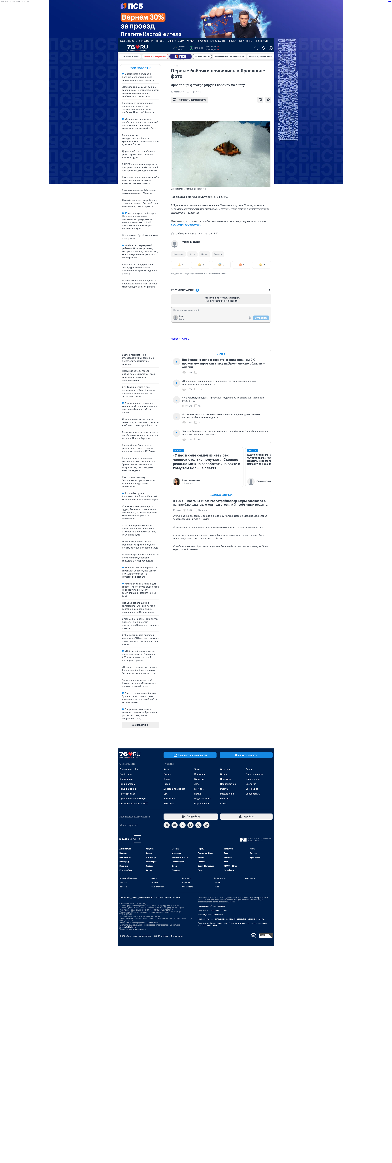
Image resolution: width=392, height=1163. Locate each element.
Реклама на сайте (129, 769)
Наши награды (127, 784)
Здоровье (169, 803)
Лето (197, 784)
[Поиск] (256, 48)
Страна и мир (253, 779)
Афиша (190, 41)
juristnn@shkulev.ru (127, 927)
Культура (199, 779)
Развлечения (227, 793)
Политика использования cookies (212, 910)
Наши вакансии (128, 788)
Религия (224, 798)
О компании (126, 779)
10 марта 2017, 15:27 (180, 92)
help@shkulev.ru (139, 929)
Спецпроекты (253, 793)
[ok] (182, 825)
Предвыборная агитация (132, 798)
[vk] (175, 825)
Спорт (249, 769)
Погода (160, 41)
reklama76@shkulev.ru (258, 897)
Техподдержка (127, 793)
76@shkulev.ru (152, 923)
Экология (251, 784)
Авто (166, 769)
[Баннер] (180, 56)
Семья (223, 803)
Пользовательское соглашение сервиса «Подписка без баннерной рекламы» (231, 919)
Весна (192, 254)
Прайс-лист (125, 774)
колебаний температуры (186, 224)
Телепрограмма (175, 41)
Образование (201, 803)
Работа (224, 788)
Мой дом (199, 788)
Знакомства (146, 41)
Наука (197, 793)
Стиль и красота (254, 774)
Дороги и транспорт (174, 788)
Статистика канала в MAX (133, 803)
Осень (223, 774)
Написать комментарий (192, 99)
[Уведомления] (263, 48)
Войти (181, 319)
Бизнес (167, 774)
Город (167, 784)
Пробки (232, 41)
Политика (225, 779)
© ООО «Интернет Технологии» (168, 936)
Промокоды (261, 41)
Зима (197, 769)
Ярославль (178, 254)
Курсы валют (217, 41)
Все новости (140, 68)
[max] (190, 825)
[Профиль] (270, 48)
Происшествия (228, 784)
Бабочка (218, 254)
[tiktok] (206, 825)
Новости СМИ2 (180, 338)
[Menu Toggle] (121, 48)
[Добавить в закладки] (260, 100)
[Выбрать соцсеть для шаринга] (268, 100)
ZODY (241, 41)
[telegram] (167, 825)
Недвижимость (128, 41)
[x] (198, 825)
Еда (166, 793)
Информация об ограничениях (211, 906)
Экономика (252, 788)
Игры (249, 41)
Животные (169, 798)
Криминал (199, 774)
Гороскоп (202, 41)
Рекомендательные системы (210, 915)
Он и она (225, 769)
